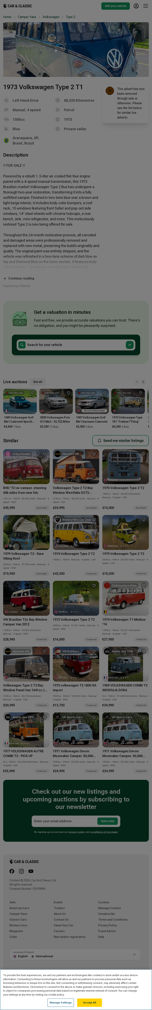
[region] (76, 989)
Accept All (89, 1002)
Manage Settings (61, 1002)
